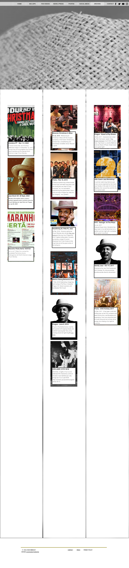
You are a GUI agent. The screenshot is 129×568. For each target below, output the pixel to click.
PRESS (78, 550)
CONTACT (70, 550)
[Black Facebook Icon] (115, 3)
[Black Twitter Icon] (119, 3)
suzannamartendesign (32, 552)
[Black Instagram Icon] (126, 3)
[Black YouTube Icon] (123, 3)
